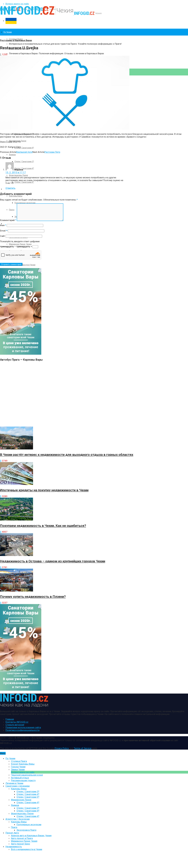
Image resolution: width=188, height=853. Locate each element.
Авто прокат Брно (20, 843)
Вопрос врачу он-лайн (17, 3)
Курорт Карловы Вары (23, 764)
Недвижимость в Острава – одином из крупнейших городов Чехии (52, 561)
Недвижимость (14, 846)
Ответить (10, 188)
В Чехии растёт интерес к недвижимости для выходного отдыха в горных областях (66, 455)
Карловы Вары (15, 196)
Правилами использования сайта (23, 727)
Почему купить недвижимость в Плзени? (33, 597)
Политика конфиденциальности (22, 730)
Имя (3, 225)
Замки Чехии (18, 769)
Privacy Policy (62, 748)
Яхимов (12, 155)
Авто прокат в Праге (22, 838)
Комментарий (8, 220)
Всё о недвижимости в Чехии (26, 849)
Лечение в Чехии (14, 783)
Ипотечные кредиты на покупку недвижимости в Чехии (44, 490)
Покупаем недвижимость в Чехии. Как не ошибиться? (43, 526)
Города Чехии (18, 766)
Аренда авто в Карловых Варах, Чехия (31, 835)
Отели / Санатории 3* (24, 161)
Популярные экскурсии (24, 203)
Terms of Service (82, 748)
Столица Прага (16, 39)
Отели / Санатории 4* (24, 148)
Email (3, 230)
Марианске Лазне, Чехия (20, 244)
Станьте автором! (15, 724)
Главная (10, 719)
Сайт (2, 236)
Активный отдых (20, 777)
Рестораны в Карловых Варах (16, 40)
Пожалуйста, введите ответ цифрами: (20, 241)
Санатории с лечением (18, 786)
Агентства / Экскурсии (18, 819)
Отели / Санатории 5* (28, 797)
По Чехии (7, 32)
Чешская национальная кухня (27, 775)
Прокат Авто (9, 223)
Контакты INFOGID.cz (17, 722)
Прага (14, 827)
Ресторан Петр (52, 152)
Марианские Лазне (21, 799)
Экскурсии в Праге (26, 830)
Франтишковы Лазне (18, 175)
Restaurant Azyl (24, 152)
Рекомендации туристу (23, 780)
